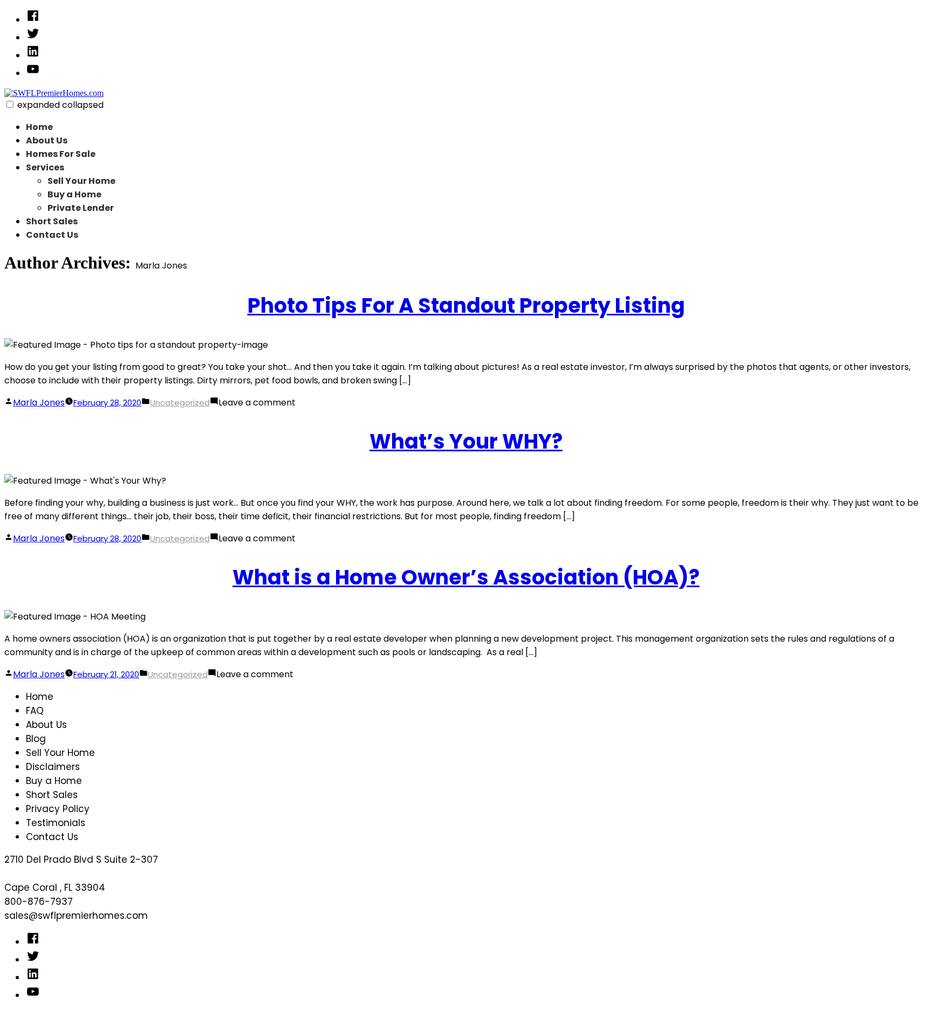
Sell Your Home (81, 181)
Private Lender (80, 208)
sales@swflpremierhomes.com (76, 915)
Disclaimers (53, 766)
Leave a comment (257, 402)
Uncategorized (180, 402)
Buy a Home (74, 194)
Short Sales (52, 221)
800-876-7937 (38, 901)
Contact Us (52, 235)
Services (45, 167)
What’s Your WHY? (466, 441)
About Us (46, 140)
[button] (9, 104)
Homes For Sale (60, 154)
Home (39, 127)
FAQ (35, 710)
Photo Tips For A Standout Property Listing (466, 305)
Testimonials (55, 822)
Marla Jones (39, 402)
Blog (36, 738)
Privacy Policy (58, 808)
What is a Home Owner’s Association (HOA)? (466, 577)
